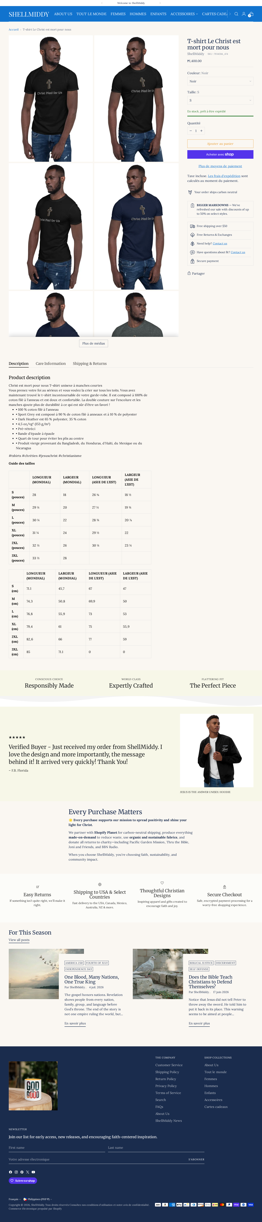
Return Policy (165, 1079)
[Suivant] (160, 3)
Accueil (14, 29)
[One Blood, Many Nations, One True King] (46, 989)
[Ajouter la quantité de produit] (201, 130)
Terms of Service (168, 1093)
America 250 (74, 963)
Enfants (210, 1093)
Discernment (225, 963)
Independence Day (78, 969)
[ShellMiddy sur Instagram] (16, 1172)
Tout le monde (215, 1072)
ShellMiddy (195, 54)
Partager (198, 273)
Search (160, 1100)
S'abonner (196, 1159)
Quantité (194, 123)
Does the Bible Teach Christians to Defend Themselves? (210, 981)
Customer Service (169, 1065)
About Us (162, 1114)
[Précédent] (102, 3)
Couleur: (197, 73)
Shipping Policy (167, 1072)
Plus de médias (93, 343)
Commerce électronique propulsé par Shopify (35, 1208)
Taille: (193, 92)
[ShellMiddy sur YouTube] (34, 1172)
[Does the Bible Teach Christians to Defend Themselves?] (170, 989)
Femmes (210, 1079)
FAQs (159, 1107)
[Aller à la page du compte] (243, 13)
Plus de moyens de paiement (220, 166)
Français (13, 1199)
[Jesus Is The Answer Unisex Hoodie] (216, 750)
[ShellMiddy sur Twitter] (28, 1172)
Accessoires (213, 1100)
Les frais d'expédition (224, 176)
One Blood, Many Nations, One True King (92, 979)
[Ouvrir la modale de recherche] (236, 13)
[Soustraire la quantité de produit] (190, 130)
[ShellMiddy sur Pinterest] (22, 1172)
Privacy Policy (166, 1086)
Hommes (211, 1086)
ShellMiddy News (168, 1121)
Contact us (220, 243)
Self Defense (199, 969)
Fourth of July (97, 963)
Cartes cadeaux (216, 1107)
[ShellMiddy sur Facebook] (11, 1172)
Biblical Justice (201, 963)
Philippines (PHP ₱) (38, 1199)
